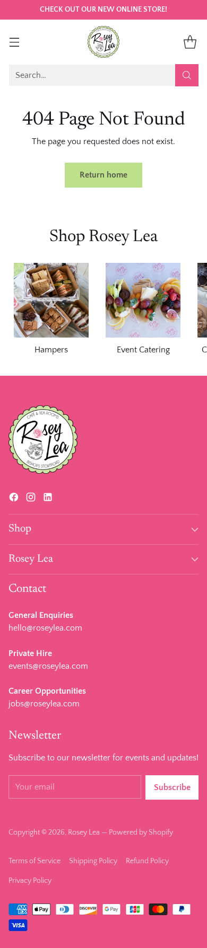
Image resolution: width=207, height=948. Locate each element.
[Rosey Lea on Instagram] (30, 499)
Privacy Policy (29, 880)
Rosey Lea (84, 832)
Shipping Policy (93, 861)
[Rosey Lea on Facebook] (13, 499)
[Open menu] (14, 41)
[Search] (187, 75)
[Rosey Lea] (103, 42)
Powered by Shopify (141, 832)
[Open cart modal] (190, 41)
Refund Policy (147, 861)
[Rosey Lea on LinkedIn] (47, 499)
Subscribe (172, 787)
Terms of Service (34, 861)
